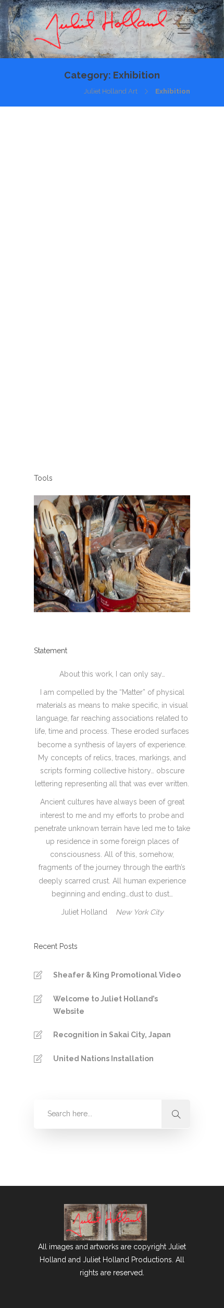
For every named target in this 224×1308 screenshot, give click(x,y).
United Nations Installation (103, 1058)
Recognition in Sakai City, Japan (112, 1034)
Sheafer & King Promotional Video (117, 975)
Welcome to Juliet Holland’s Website (105, 1005)
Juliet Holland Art (111, 91)
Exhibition (146, 393)
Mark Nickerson (89, 293)
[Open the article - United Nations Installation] (110, 190)
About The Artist (93, 393)
